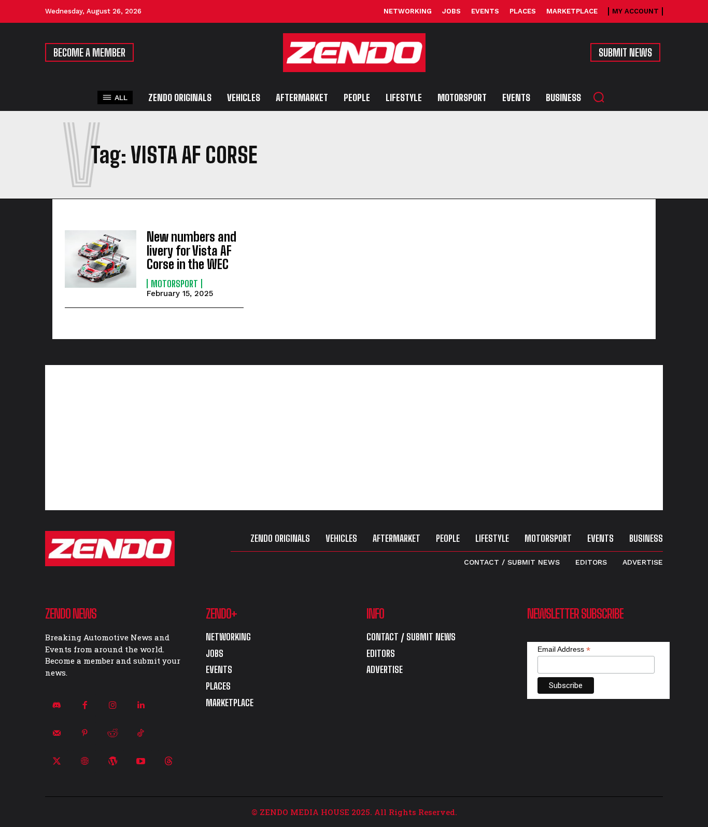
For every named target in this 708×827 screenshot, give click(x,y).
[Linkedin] (141, 705)
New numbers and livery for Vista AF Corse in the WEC (191, 250)
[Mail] (56, 733)
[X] (56, 761)
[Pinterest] (84, 733)
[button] (598, 97)
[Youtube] (141, 761)
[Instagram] (112, 705)
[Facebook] (84, 705)
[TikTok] (141, 733)
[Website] (84, 761)
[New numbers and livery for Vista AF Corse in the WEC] (100, 259)
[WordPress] (112, 761)
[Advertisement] (354, 437)
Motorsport (174, 283)
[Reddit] (112, 733)
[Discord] (56, 705)
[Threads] (169, 761)
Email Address (563, 649)
